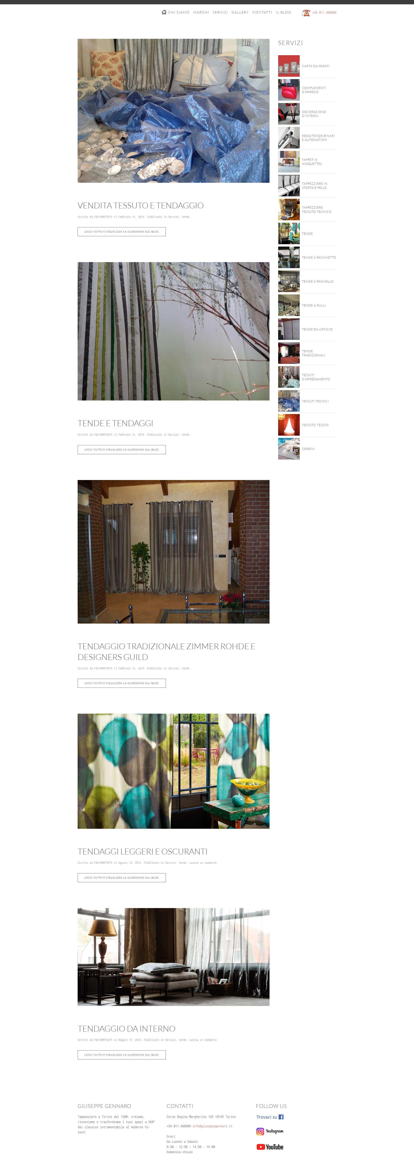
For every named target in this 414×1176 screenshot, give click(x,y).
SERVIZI (220, 12)
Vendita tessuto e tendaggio (141, 205)
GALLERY (240, 12)
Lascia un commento (202, 862)
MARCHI (201, 12)
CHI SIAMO (179, 12)
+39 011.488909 (324, 13)
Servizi (173, 216)
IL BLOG (283, 12)
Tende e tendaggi (115, 423)
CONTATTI (262, 12)
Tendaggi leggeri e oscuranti (143, 851)
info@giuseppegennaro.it (212, 1126)
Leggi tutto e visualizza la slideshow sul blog (121, 231)
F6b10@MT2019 (103, 216)
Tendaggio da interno (127, 1028)
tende (185, 216)
